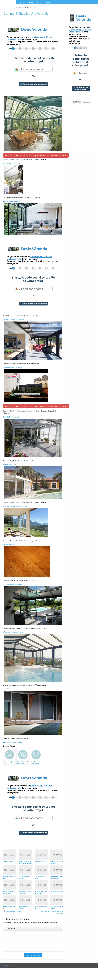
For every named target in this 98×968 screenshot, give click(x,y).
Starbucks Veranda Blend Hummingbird (25, 862)
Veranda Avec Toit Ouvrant (11, 163)
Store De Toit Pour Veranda (11, 417)
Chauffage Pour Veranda (13, 911)
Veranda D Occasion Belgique (12, 742)
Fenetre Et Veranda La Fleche (12, 367)
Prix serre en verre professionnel (56, 877)
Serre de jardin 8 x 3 (9, 465)
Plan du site (5, 965)
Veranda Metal (7, 689)
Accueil (22, 2)
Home (5, 8)
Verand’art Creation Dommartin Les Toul (15, 506)
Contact (31, 2)
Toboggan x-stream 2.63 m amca (13, 320)
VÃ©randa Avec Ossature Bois (13, 632)
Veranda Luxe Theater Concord (41, 892)
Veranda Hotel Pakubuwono (11, 201)
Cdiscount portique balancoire (12, 584)
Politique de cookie (43, 2)
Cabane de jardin (12, 8)
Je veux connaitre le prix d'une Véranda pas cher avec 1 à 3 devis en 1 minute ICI (36, 155)
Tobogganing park (8, 544)
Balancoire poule (8, 861)
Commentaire (11, 928)
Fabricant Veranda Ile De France (9, 892)
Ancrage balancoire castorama (25, 892)
